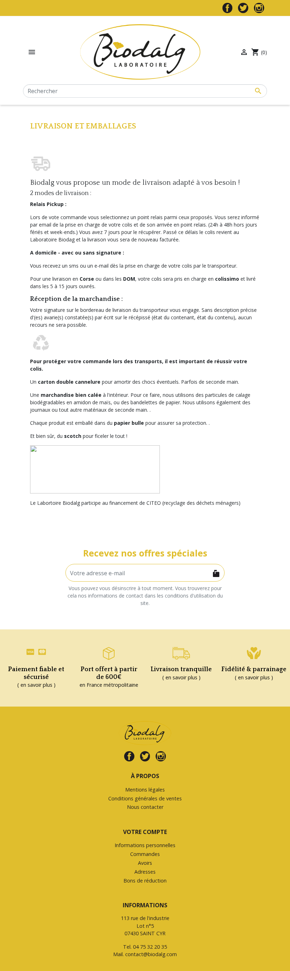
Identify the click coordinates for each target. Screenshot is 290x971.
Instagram (259, 8)
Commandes (145, 854)
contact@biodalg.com (151, 954)
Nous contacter (145, 807)
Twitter (243, 8)
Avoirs (145, 862)
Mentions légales (145, 789)
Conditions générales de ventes (145, 798)
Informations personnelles (145, 845)
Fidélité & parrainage (253, 669)
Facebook (227, 8)
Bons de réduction (145, 880)
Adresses (145, 871)
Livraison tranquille (181, 669)
